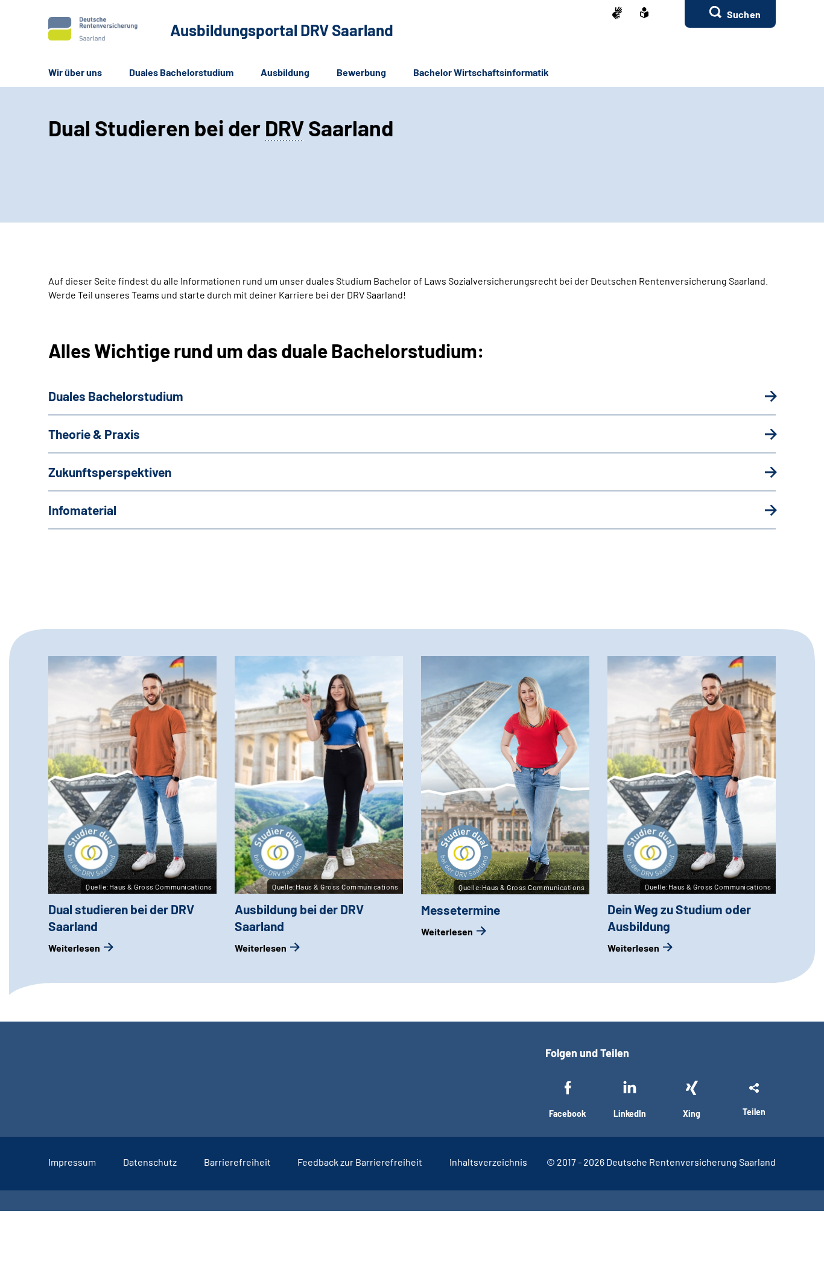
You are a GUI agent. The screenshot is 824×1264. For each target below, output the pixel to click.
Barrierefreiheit (237, 1162)
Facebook (567, 1113)
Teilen (754, 1111)
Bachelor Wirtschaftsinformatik (481, 72)
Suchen (744, 14)
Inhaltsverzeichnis (488, 1162)
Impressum (72, 1162)
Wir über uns (75, 72)
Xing (691, 1113)
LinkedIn (629, 1113)
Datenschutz (150, 1162)
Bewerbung (361, 72)
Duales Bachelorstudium (181, 72)
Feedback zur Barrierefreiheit (359, 1162)
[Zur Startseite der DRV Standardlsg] (93, 29)
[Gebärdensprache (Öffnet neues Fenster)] (617, 14)
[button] (730, 14)
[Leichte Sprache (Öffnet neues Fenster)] (644, 14)
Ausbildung (285, 72)
